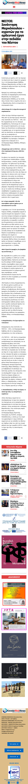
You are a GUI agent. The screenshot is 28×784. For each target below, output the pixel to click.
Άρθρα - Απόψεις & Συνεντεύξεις (16, 496)
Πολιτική (13, 486)
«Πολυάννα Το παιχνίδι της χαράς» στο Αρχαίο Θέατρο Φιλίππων (18, 467)
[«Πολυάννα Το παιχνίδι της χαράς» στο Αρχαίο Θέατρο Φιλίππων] (5, 466)
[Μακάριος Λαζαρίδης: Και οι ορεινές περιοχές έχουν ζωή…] (5, 503)
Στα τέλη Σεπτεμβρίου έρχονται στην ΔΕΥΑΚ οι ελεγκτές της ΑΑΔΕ (17, 454)
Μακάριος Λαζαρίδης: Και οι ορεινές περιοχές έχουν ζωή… (17, 504)
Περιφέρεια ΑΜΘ (9, 46)
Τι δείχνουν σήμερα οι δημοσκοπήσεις (16, 492)
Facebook (13, 782)
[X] (18, 783)
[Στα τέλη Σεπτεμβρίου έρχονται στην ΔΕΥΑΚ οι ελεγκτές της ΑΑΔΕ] (5, 453)
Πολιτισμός (14, 472)
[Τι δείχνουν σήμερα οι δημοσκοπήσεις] (5, 492)
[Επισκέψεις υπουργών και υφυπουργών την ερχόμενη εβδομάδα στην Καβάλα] (5, 478)
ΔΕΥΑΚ (12, 460)
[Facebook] (9, 783)
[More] (22, 73)
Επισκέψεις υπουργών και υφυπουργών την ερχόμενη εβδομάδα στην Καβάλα (18, 480)
